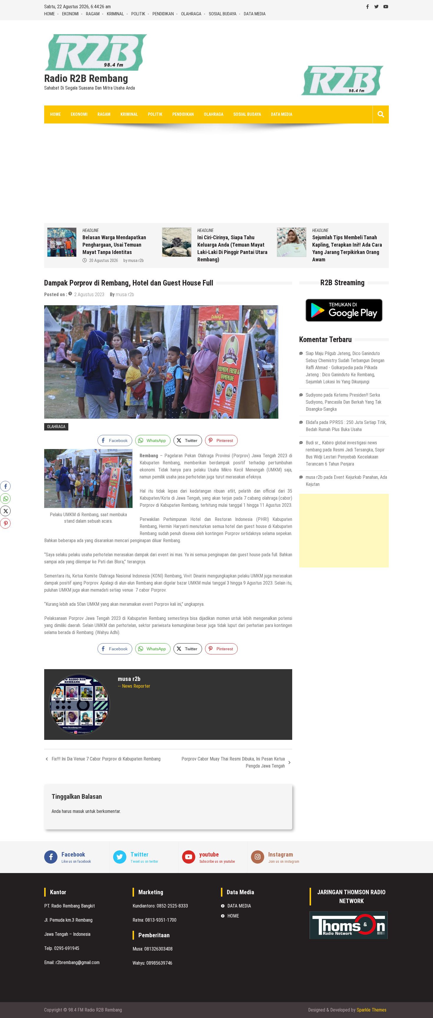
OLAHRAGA (191, 14)
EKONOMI (70, 14)
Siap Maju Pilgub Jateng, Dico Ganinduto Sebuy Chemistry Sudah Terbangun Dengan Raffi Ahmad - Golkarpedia (345, 360)
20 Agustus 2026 (103, 260)
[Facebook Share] (5, 486)
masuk (78, 811)
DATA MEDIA (255, 14)
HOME (49, 14)
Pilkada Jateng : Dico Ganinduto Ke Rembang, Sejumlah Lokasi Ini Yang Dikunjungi (341, 375)
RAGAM (93, 14)
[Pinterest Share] (5, 523)
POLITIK (138, 14)
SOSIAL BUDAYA (223, 14)
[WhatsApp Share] (5, 498)
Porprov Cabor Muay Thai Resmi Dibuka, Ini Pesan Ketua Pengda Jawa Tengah (233, 762)
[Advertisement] (216, 179)
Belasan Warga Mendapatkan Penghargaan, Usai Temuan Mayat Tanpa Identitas (114, 244)
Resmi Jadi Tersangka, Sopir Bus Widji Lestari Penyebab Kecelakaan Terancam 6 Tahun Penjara (345, 457)
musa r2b (136, 260)
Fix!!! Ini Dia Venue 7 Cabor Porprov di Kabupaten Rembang (106, 759)
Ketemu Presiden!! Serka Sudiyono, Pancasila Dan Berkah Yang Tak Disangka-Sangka (343, 402)
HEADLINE (90, 230)
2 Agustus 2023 (89, 294)
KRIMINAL (115, 14)
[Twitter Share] (5, 511)
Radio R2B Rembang (86, 79)
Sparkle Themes (371, 1010)
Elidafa (312, 422)
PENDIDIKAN (163, 14)
